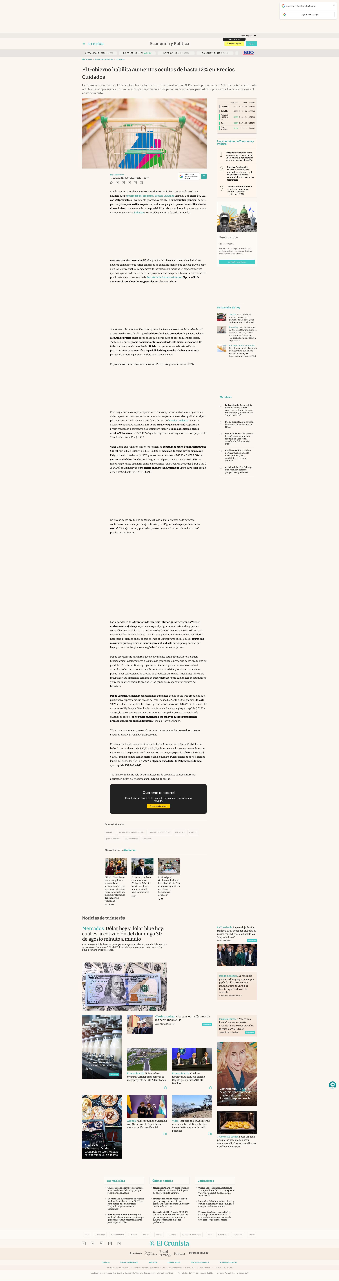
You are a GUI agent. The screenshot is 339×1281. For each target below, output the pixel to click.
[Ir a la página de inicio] (95, 43)
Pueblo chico (228, 237)
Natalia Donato (117, 175)
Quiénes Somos (174, 1262)
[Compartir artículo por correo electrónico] (135, 182)
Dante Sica (146, 839)
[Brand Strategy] (165, 1253)
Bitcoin (134, 1234)
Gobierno (121, 59)
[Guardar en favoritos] (204, 176)
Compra (252, 102)
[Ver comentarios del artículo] (141, 182)
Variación (233, 102)
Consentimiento (204, 1267)
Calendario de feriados (191, 1234)
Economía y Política (104, 59)
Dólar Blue (100, 1234)
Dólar (86, 1234)
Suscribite (153, 1262)
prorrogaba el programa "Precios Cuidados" (151, 195)
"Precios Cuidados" (178, 420)
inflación (139, 212)
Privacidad (189, 1267)
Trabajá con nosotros (228, 1262)
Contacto (106, 1262)
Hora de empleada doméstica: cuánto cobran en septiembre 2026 (240, 190)
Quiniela (172, 1234)
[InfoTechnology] (199, 1254)
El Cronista (87, 59)
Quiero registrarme (158, 806)
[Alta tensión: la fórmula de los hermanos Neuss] (140, 1028)
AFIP (210, 1234)
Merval (159, 1234)
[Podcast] (179, 1253)
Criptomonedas (117, 1234)
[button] (332, 1085)
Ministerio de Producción (160, 832)
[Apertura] (135, 1253)
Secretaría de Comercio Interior (164, 277)
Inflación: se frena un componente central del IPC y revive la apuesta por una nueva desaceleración (239, 156)
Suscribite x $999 (234, 44)
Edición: (246, 36)
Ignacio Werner (131, 839)
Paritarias (222, 1234)
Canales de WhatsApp (129, 1262)
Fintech (146, 1234)
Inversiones (237, 1234)
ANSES (252, 1234)
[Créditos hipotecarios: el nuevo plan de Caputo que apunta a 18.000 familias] (192, 1059)
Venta (244, 102)
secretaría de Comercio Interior (132, 832)
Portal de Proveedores (200, 1262)
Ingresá (251, 44)
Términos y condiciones (172, 1267)
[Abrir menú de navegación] (83, 43)
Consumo (193, 832)
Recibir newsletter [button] (238, 262)
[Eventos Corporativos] (150, 1253)
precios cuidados (113, 839)
